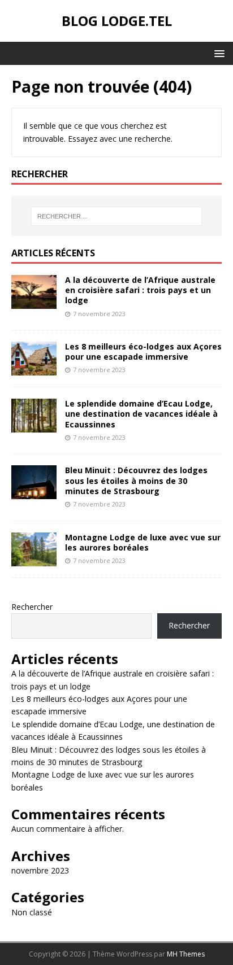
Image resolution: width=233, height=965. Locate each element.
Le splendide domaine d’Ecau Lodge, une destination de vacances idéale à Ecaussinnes (141, 413)
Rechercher (32, 606)
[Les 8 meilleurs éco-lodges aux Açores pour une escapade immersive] (34, 369)
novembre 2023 (40, 870)
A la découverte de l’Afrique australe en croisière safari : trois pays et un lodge (140, 289)
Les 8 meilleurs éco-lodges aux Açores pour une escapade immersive (143, 351)
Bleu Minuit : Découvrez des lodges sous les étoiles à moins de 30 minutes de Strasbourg (136, 480)
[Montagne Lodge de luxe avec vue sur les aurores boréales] (34, 559)
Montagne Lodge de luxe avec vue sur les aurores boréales (143, 542)
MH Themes (186, 954)
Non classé (31, 912)
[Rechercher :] (117, 216)
